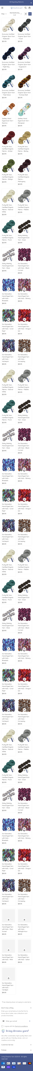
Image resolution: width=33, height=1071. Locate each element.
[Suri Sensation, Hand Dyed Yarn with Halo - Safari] (24, 946)
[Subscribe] (30, 1021)
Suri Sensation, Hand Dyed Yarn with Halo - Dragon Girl (24, 327)
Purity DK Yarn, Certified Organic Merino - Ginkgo (7, 177)
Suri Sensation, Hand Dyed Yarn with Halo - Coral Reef (7, 327)
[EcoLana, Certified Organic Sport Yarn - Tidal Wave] (8, 81)
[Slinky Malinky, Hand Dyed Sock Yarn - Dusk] (24, 226)
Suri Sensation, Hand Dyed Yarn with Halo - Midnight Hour (23, 928)
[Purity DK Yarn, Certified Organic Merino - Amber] (8, 137)
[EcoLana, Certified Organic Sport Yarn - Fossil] (24, 25)
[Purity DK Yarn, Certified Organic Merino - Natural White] (8, 196)
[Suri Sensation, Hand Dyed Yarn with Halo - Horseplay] (24, 345)
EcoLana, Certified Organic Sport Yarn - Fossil (24, 36)
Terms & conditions (21, 1026)
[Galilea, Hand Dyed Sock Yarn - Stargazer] (24, 109)
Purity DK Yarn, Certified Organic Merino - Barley (23, 149)
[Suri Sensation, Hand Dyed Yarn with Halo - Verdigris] (8, 974)
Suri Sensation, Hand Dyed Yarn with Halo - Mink (7, 957)
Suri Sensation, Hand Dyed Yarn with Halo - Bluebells (7, 297)
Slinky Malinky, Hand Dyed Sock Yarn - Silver (8, 266)
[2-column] (30, 14)
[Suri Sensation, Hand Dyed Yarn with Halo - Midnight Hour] (24, 915)
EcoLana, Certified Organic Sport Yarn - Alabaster (8, 36)
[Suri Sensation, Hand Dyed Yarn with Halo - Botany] (24, 285)
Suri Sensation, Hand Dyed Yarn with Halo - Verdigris (7, 986)
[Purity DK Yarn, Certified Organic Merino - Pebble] (24, 196)
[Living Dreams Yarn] (16, 8)
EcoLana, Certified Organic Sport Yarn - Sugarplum (24, 64)
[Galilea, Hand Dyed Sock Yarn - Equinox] (8, 109)
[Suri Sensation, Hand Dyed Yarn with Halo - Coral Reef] (8, 315)
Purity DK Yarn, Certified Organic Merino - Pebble (23, 207)
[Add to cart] (8, 29)
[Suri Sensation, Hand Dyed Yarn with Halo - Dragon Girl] (24, 315)
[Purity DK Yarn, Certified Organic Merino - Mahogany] (24, 165)
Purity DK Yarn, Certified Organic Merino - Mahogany (23, 178)
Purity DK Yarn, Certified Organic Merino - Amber (7, 149)
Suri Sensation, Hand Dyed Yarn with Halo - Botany (24, 296)
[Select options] (24, 258)
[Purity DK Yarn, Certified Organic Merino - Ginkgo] (8, 165)
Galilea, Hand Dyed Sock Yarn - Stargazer (24, 121)
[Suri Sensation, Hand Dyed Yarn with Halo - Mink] (8, 946)
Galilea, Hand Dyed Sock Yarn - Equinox (8, 121)
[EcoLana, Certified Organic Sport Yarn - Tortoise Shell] (24, 81)
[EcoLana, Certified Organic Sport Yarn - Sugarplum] (24, 53)
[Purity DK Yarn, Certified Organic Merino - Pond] (8, 226)
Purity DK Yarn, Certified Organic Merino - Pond (7, 237)
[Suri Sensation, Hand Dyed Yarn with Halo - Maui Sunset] (8, 915)
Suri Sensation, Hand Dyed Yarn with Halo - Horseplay (23, 358)
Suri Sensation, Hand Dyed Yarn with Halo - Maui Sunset (7, 928)
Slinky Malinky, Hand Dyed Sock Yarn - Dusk (23, 237)
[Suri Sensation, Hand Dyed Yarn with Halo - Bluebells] (8, 285)
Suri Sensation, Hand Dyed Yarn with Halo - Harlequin (7, 358)
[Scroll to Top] (30, 1061)
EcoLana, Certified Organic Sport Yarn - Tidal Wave (8, 92)
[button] (29, 8)
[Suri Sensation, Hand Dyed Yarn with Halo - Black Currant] (24, 254)
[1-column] (25, 14)
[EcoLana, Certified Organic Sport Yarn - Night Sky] (8, 53)
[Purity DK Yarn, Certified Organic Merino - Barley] (24, 137)
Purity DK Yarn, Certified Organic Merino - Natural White (7, 208)
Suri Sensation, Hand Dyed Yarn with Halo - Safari (24, 957)
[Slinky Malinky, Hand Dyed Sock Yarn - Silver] (8, 254)
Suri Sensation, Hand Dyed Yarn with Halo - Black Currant (23, 267)
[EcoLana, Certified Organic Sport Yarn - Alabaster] (8, 25)
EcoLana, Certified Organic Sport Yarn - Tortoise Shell (24, 92)
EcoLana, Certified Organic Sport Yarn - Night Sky (8, 64)
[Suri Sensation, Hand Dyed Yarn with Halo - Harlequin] (8, 345)
